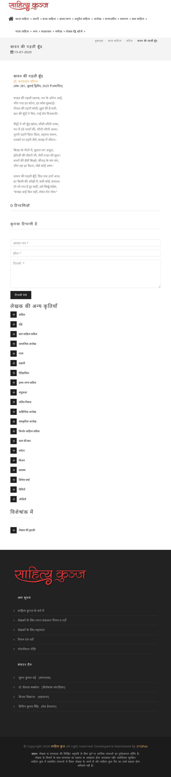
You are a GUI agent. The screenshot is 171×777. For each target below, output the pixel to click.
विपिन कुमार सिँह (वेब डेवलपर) (37, 706)
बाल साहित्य (139, 19)
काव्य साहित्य (23, 19)
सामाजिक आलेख (27, 344)
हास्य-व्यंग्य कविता (27, 382)
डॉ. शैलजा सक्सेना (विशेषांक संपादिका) (41, 687)
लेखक (69, 31)
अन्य (36, 31)
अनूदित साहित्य (83, 19)
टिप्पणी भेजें (21, 295)
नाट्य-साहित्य (23, 31)
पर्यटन (22, 450)
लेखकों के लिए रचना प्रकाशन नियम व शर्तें (42, 620)
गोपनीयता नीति (27, 649)
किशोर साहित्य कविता (29, 431)
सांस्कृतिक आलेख (27, 421)
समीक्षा (60, 31)
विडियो (22, 489)
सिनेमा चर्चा (24, 480)
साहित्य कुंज (58, 746)
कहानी (22, 363)
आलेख (99, 19)
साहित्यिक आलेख (27, 412)
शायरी (37, 19)
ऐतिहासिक (24, 373)
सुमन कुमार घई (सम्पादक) (34, 677)
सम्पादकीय (112, 19)
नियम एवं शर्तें (26, 639)
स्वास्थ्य (22, 470)
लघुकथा (23, 392)
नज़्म (21, 353)
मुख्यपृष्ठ (99, 41)
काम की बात (25, 441)
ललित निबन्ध (25, 402)
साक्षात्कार (47, 31)
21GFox (142, 746)
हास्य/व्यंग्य (67, 19)
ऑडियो (22, 499)
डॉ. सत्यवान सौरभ (26, 81)
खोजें (81, 31)
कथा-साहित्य (51, 19)
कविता (129, 41)
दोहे (20, 324)
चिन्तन (22, 460)
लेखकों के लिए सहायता (31, 630)
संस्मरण (125, 19)
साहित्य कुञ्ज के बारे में (31, 610)
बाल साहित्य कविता (28, 334)
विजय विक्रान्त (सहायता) (33, 697)
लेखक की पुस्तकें (27, 530)
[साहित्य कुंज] (28, 6)
